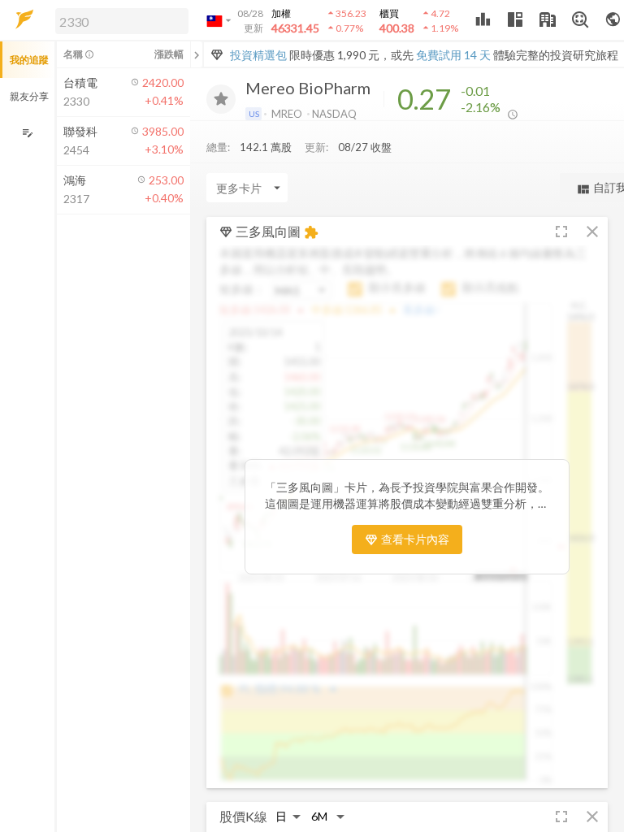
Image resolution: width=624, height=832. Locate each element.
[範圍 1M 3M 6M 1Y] (328, 816)
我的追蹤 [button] (29, 60)
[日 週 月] (288, 816)
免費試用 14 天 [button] (453, 55)
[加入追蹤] (221, 99)
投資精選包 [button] (258, 55)
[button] (118, 20)
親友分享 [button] (29, 96)
